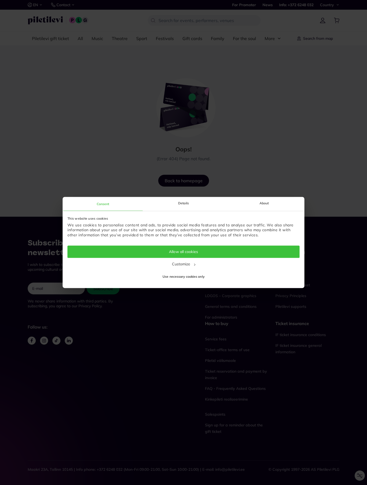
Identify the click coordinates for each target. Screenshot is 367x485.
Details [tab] (183, 203)
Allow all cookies (183, 251)
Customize (181, 264)
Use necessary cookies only (183, 277)
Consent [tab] (103, 204)
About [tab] (264, 203)
